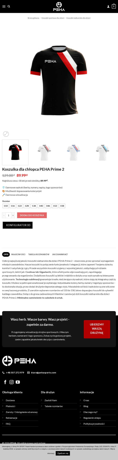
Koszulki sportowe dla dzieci (53, 18)
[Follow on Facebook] (5, 382)
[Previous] (8, 80)
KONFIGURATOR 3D (18, 225)
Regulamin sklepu (92, 417)
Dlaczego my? (90, 412)
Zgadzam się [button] (62, 453)
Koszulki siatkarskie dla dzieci (78, 18)
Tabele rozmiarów (54, 406)
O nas (86, 400)
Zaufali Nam (51, 400)
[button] (4, 6)
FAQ (8, 423)
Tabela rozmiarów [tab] (38, 254)
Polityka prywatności (93, 423)
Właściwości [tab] (18, 254)
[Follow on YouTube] (18, 382)
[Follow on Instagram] (11, 382)
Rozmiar (6, 201)
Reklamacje (11, 417)
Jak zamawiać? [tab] (60, 254)
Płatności (10, 406)
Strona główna (33, 18)
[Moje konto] (108, 6)
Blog (85, 406)
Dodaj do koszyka (32, 215)
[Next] (110, 80)
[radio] (6, 206)
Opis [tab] (6, 254)
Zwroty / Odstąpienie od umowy (22, 412)
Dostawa (10, 400)
